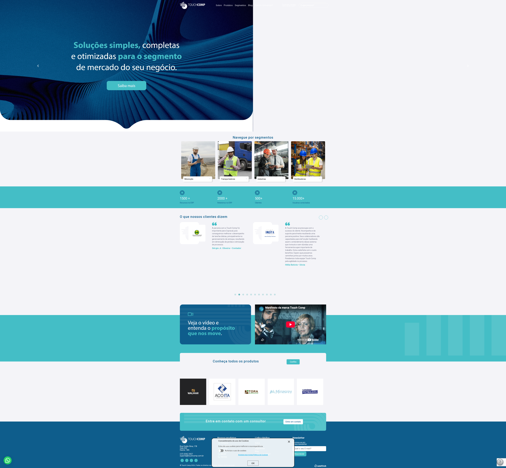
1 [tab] (235, 294)
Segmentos (240, 5)
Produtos (228, 5)
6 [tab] (255, 294)
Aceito (221, 450)
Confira (293, 362)
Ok (253, 463)
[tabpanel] (216, 244)
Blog (250, 5)
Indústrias (262, 179)
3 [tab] (243, 294)
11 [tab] (274, 294)
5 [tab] (251, 294)
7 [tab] (259, 294)
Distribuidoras (300, 179)
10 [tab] (270, 294)
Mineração (188, 179)
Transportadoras (228, 179)
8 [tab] (263, 294)
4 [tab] (247, 294)
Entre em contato (289, 5)
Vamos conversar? (264, 5)
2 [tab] (239, 294)
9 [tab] (267, 294)
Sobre (219, 5)
